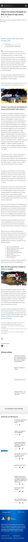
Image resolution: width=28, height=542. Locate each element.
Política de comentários (18, 538)
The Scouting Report (9, 312)
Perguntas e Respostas (6, 318)
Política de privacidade (6, 538)
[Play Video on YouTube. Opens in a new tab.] (24, 102)
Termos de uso (16, 535)
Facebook (3, 314)
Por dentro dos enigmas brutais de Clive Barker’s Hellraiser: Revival (21, 421)
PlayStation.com (5, 535)
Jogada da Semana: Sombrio (20, 465)
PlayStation (8, 5)
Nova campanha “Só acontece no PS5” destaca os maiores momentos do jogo (21, 455)
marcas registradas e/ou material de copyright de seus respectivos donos (13, 529)
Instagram (9, 314)
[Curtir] (19, 424)
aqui (2, 262)
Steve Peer (7, 44)
